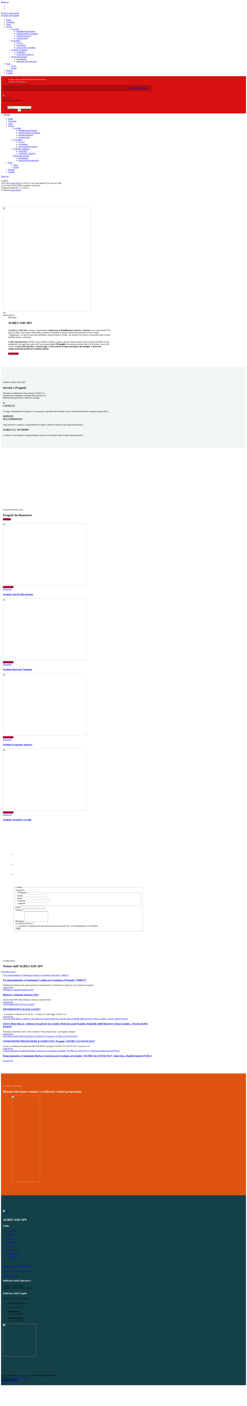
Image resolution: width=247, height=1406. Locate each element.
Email (18, 907)
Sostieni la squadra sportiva (17, 744)
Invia (18, 929)
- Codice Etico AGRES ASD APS (17, 1266)
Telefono (19, 910)
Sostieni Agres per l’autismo (17, 669)
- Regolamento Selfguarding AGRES (18, 1271)
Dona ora (5, 2)
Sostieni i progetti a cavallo (17, 819)
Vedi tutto (7, 519)
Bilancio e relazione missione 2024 (21, 994)
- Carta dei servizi (10, 1276)
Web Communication (20, 1378)
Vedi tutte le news (8, 972)
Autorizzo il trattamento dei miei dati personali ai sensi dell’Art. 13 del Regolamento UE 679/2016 (58, 926)
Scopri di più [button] (8, 587)
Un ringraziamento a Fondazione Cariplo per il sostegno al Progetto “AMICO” (44, 980)
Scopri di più (15, 190)
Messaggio (20, 921)
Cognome (21, 901)
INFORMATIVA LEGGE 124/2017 (22, 1009)
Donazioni (7, 589)
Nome (20, 896)
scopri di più (15, 183)
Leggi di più (8, 987)
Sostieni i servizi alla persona (18, 594)
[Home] (6, 114)
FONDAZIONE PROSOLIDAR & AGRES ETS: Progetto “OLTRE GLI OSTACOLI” (49, 1041)
